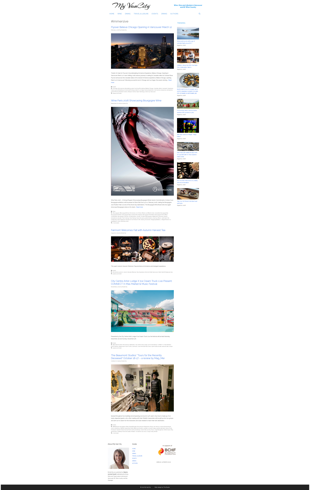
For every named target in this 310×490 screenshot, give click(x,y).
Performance (167, 429)
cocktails (145, 428)
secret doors (114, 431)
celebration (132, 344)
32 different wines (150, 213)
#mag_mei (152, 426)
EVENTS (155, 14)
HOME (111, 14)
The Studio (167, 487)
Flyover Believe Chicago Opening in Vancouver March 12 (141, 27)
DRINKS (164, 14)
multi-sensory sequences (160, 90)
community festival (152, 344)
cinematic (164, 88)
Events (114, 86)
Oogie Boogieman (159, 429)
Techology (142, 91)
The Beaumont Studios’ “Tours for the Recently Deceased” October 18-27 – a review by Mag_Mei (138, 357)
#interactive (146, 426)
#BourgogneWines (124, 213)
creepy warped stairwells (159, 428)
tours (145, 431)
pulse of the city (115, 91)
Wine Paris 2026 (124, 221)
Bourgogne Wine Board (149, 214)
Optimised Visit (165, 218)
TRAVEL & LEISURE (141, 14)
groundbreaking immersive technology (125, 90)
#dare (127, 426)
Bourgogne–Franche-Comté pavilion (127, 216)
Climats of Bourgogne (146, 216)
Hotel (159, 272)
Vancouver (153, 91)
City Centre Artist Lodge (141, 344)
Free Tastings (133, 218)
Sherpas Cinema (132, 91)
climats (138, 216)
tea (172, 272)
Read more (139, 207)
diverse (165, 216)
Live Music (134, 346)
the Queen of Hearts (130, 431)
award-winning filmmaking (138, 88)
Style (137, 91)
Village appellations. (156, 219)
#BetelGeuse (116, 426)
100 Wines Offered (140, 213)
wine (119, 221)
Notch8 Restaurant (166, 272)
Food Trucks (128, 346)
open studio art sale (156, 346)
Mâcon (159, 218)
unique (170, 346)
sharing (143, 219)
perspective (170, 90)
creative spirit (121, 346)
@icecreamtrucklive (117, 344)
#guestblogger (133, 426)
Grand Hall (143, 429)
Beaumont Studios (138, 428)
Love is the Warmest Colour (144, 346)
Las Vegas (141, 90)
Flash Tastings (125, 218)
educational (114, 218)
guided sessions (148, 218)
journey (149, 429)
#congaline (122, 426)
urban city (147, 91)
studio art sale (165, 346)
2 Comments (116, 223)
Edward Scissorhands (126, 429)
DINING (127, 14)
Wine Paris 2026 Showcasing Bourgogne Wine (136, 100)
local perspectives (149, 90)
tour (143, 431)
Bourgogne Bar (164, 213)
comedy (150, 428)
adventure (117, 428)
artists (132, 428)
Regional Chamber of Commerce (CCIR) (130, 219)
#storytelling (127, 88)
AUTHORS (174, 14)
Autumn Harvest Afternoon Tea (131, 272)
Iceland (137, 90)
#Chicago (115, 88)
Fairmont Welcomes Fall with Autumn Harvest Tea (138, 230)
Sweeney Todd (121, 431)
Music (152, 429)
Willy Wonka (154, 431)
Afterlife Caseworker (125, 428)
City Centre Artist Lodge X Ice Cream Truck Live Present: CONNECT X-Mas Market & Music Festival (141, 282)
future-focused (140, 218)
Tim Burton (138, 431)
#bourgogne (116, 213)
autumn (121, 272)
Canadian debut (158, 88)
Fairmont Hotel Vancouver (151, 272)
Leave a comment (117, 93)
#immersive (121, 88)
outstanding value (115, 219)
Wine (114, 211)
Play (172, 429)
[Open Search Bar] (199, 13)
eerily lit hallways (136, 429)
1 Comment (116, 433)
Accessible (157, 213)
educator (119, 218)
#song (157, 426)
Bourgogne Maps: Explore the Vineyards (132, 214)
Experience (142, 272)
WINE (119, 14)
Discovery (160, 216)
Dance (167, 428)
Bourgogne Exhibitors (116, 214)
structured (147, 219)
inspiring (155, 218)
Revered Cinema (123, 91)
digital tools (155, 216)
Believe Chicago (149, 88)
